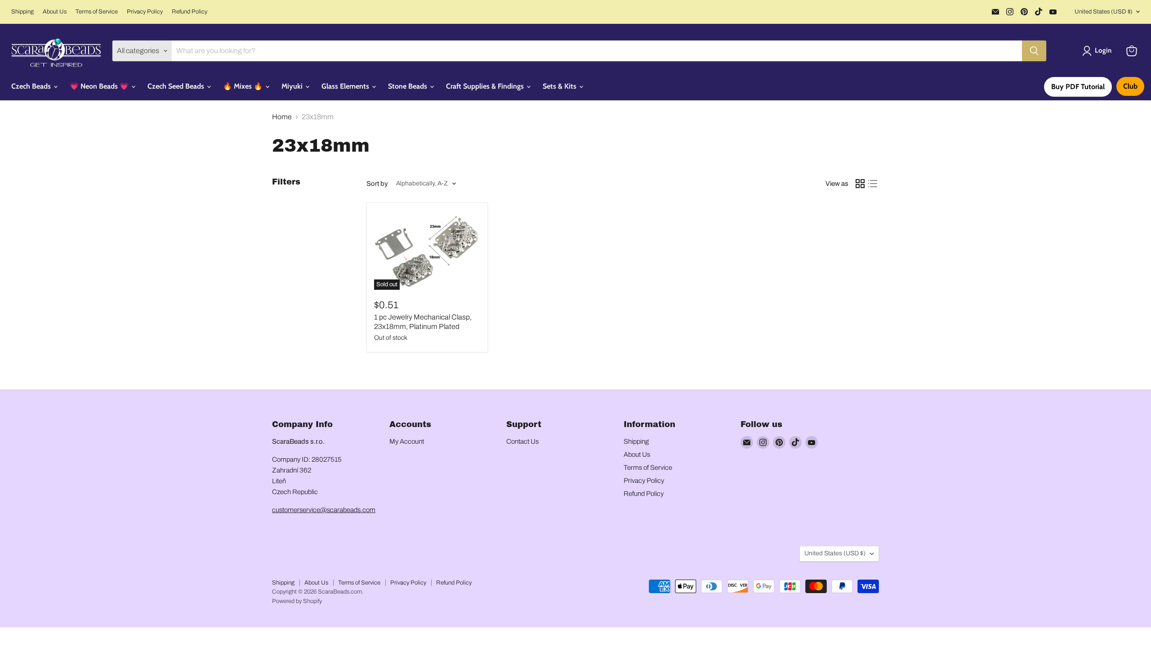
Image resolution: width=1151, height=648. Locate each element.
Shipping (22, 12)
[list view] (872, 183)
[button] (1098, 50)
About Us (55, 12)
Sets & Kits (560, 86)
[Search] (1034, 50)
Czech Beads (32, 86)
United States (1104, 12)
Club (1130, 86)
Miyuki (292, 86)
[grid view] (860, 183)
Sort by (377, 183)
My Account (406, 441)
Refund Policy (189, 12)
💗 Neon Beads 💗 (100, 86)
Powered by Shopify (297, 601)
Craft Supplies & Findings (486, 86)
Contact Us (522, 441)
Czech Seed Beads (176, 86)
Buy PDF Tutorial (1078, 86)
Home (282, 117)
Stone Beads (408, 86)
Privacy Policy (145, 12)
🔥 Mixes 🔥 (243, 86)
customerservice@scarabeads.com (323, 509)
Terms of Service (97, 12)
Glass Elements (346, 86)
